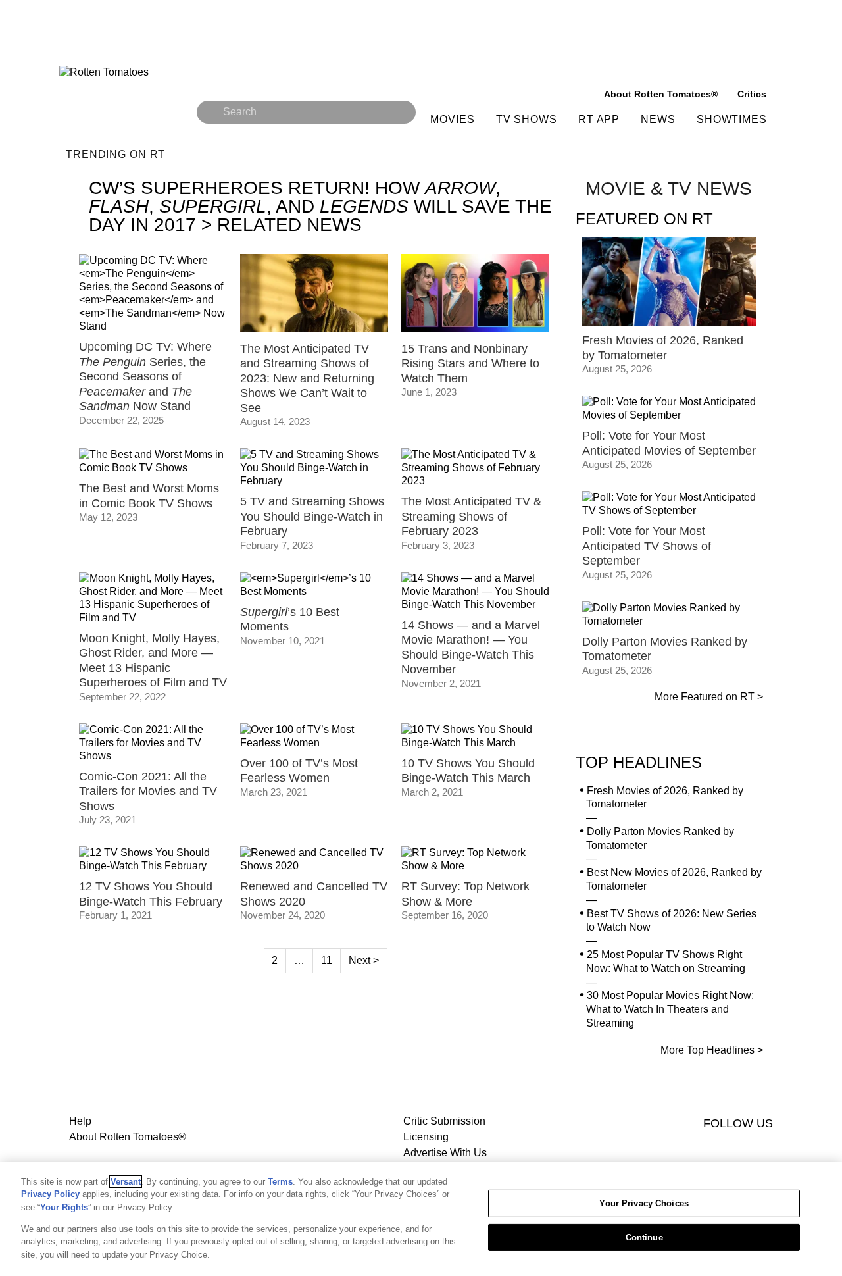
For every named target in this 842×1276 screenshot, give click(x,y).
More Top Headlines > (711, 1050)
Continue (644, 1237)
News (658, 119)
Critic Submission (444, 1121)
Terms (280, 1182)
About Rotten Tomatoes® (127, 1136)
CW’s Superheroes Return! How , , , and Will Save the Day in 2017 (320, 206)
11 (326, 960)
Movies (452, 119)
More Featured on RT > (709, 696)
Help (80, 1121)
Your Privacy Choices (644, 1203)
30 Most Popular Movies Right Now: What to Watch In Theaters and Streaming (670, 1009)
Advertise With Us (445, 1152)
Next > (364, 960)
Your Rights (64, 1207)
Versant (126, 1182)
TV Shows (526, 119)
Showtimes (732, 119)
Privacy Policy (50, 1194)
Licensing (426, 1136)
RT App (599, 119)
